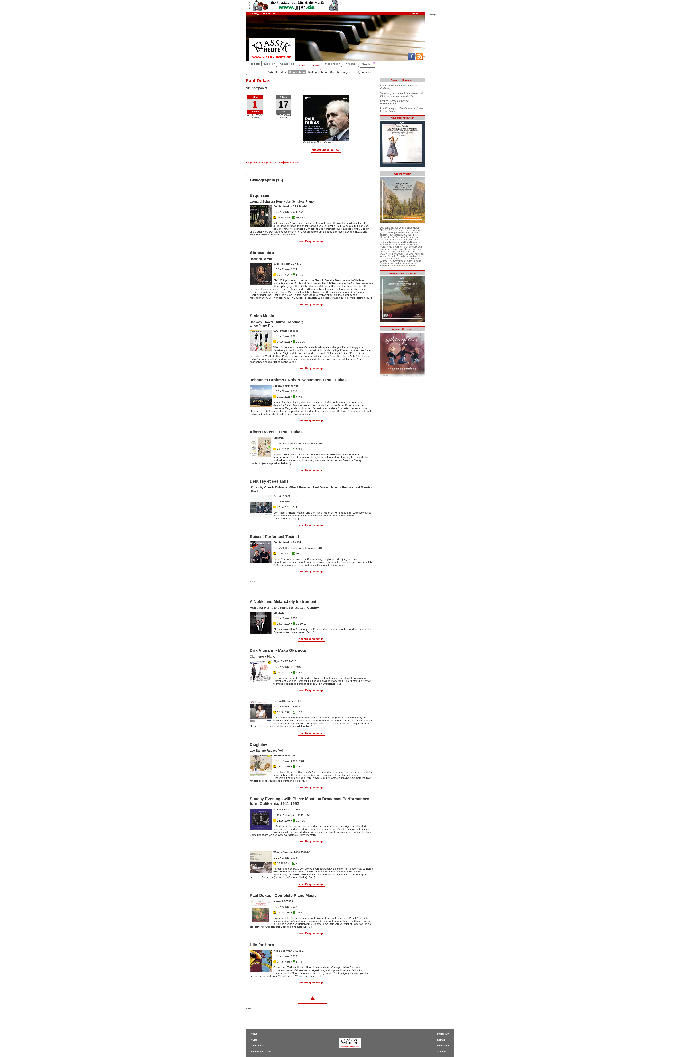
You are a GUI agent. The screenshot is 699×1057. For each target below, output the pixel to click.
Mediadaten (443, 1045)
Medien (269, 63)
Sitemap (415, 13)
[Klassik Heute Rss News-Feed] (419, 59)
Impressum (443, 1033)
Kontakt (441, 1039)
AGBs (254, 1039)
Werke (279, 162)
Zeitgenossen (363, 72)
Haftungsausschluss (261, 1051)
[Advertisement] (292, 589)
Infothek (351, 63)
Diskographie (266, 162)
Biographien (297, 72)
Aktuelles (287, 63)
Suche (367, 64)
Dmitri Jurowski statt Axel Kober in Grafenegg (398, 87)
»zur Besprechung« (311, 241)
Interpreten (332, 63)
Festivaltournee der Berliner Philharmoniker (394, 102)
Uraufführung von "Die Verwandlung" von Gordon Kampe (401, 109)
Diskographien (317, 72)
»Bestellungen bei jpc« (326, 149)
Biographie (252, 162)
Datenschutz (257, 1045)
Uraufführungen (340, 72)
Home (255, 63)
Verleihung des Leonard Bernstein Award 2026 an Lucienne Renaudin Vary (401, 94)
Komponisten (309, 65)
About (254, 1033)
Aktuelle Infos (277, 72)
